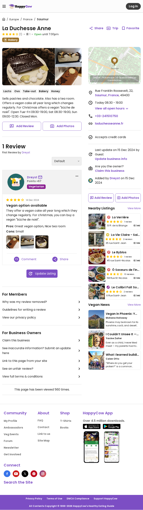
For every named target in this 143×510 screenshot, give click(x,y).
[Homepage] (20, 6)
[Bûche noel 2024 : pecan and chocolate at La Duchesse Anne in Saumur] (68, 76)
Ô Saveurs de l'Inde (126, 270)
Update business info (111, 159)
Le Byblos (119, 252)
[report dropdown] (77, 176)
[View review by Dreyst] (16, 182)
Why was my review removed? (24, 302)
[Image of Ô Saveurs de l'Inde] (96, 274)
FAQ (40, 420)
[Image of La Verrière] (96, 221)
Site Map (44, 440)
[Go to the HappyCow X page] (25, 473)
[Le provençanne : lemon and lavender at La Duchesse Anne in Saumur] (28, 67)
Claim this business (16, 340)
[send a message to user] (41, 177)
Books (64, 427)
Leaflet (96, 77)
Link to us (44, 434)
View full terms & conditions (22, 376)
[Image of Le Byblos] (96, 256)
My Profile (10, 421)
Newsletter (11, 448)
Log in (133, 6)
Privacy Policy (34, 498)
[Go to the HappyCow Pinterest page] (34, 473)
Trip (115, 28)
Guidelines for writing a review (24, 309)
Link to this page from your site (24, 361)
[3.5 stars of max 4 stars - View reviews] (114, 274)
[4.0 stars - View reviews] (10, 34)
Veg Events (11, 434)
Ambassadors (13, 427)
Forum (8, 441)
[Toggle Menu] (4, 6)
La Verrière (120, 217)
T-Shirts (65, 421)
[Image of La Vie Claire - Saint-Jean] (96, 239)
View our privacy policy (19, 317)
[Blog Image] (96, 319)
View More (134, 208)
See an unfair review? (17, 368)
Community (15, 413)
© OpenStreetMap (126, 77)
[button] (114, 61)
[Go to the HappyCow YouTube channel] (16, 473)
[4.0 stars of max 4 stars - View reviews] (114, 221)
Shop (65, 413)
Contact (43, 427)
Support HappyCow (105, 498)
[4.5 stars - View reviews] (113, 239)
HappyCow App (98, 413)
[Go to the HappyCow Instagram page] (42, 473)
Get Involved (12, 454)
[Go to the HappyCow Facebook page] (7, 473)
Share (98, 28)
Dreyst (26, 152)
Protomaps (108, 77)
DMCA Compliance (78, 498)
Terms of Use (54, 498)
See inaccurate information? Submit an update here (36, 350)
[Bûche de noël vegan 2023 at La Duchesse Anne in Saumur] (68, 57)
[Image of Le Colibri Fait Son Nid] (96, 291)
